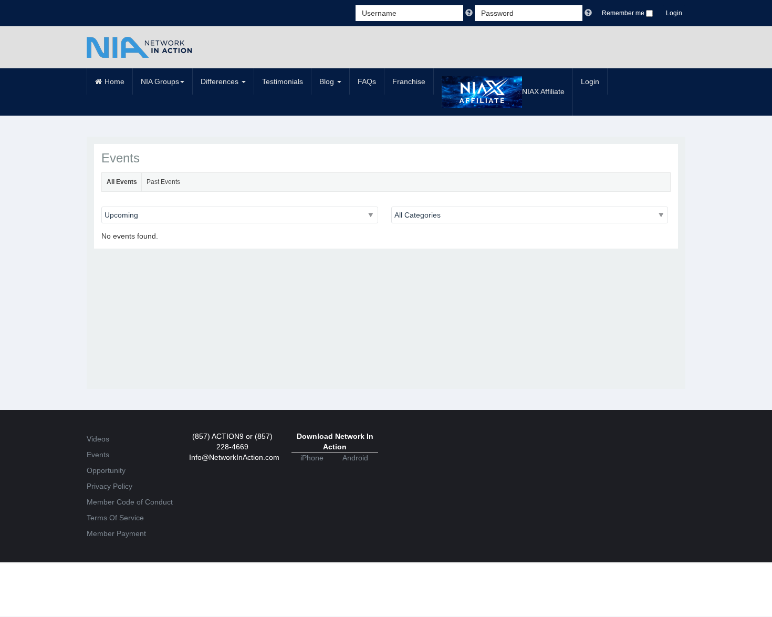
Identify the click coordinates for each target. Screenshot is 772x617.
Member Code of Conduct (130, 502)
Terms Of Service (115, 517)
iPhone (312, 458)
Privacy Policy (109, 486)
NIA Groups (160, 81)
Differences (221, 81)
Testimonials (282, 81)
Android (355, 458)
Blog (327, 81)
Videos (98, 439)
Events (98, 454)
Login (674, 13)
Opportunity (106, 470)
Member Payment (116, 533)
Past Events (163, 182)
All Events (122, 182)
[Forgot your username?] (470, 13)
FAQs (367, 81)
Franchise (408, 81)
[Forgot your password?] (588, 13)
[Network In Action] (139, 47)
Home (114, 81)
